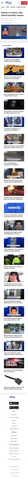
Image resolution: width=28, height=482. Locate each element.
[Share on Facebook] (5, 22)
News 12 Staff (4, 18)
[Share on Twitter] (8, 22)
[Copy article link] (10, 22)
